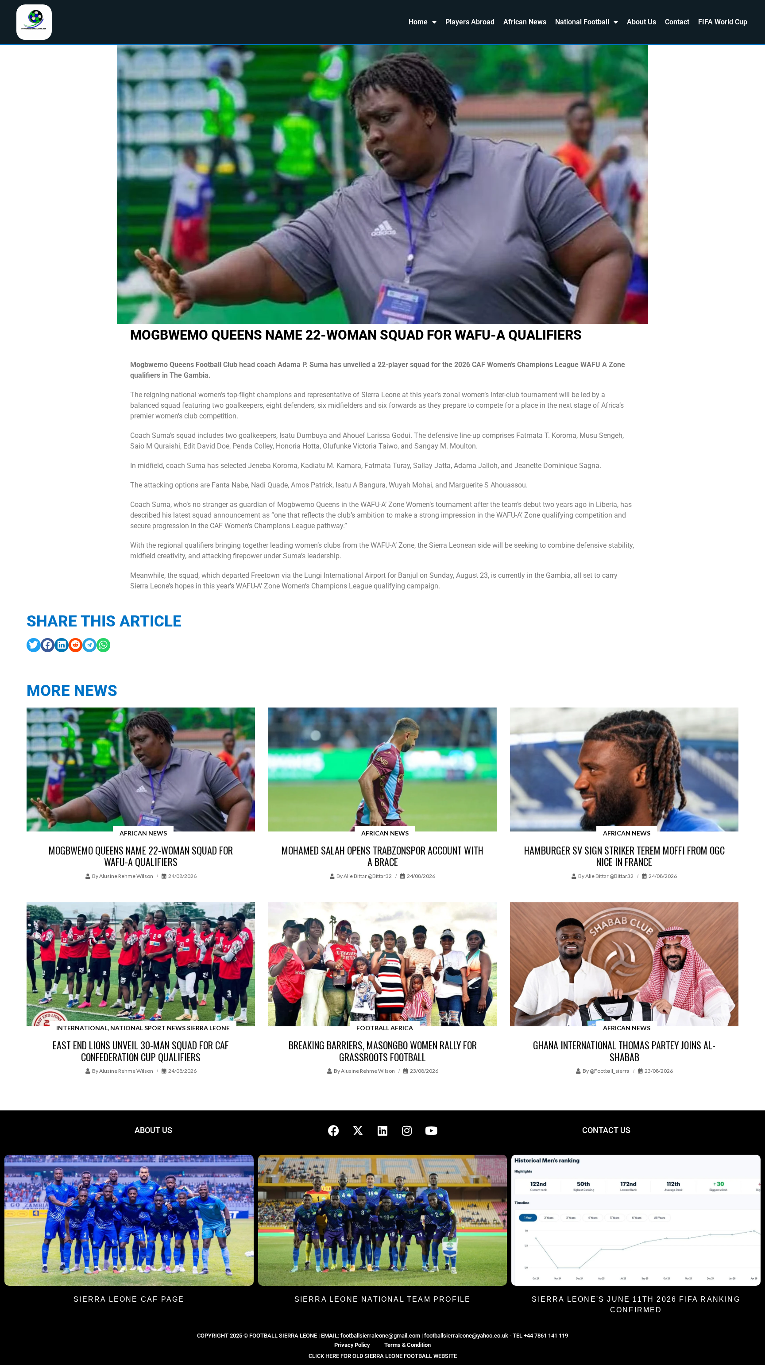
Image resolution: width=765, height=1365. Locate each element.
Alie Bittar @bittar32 (368, 876)
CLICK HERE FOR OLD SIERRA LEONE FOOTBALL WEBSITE (383, 1356)
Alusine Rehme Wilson (126, 876)
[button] (34, 645)
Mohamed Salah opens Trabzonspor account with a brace (382, 856)
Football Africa (384, 1028)
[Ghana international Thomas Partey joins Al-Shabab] (624, 965)
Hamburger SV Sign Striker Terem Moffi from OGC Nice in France (624, 856)
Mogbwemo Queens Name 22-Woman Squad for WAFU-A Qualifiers (141, 856)
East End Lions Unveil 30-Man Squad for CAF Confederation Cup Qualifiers (141, 1050)
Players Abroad (470, 22)
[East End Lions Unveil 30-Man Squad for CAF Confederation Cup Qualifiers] (141, 965)
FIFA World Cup (722, 22)
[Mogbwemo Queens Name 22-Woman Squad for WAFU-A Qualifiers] (141, 770)
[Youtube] (431, 1130)
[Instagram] (407, 1130)
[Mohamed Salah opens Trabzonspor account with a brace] (382, 770)
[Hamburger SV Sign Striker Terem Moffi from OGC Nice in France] (624, 770)
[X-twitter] (358, 1130)
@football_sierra (610, 1070)
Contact (677, 22)
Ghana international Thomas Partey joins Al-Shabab (624, 1050)
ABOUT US (153, 1130)
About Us (641, 22)
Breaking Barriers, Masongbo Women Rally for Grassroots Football (383, 1050)
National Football (582, 22)
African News (524, 22)
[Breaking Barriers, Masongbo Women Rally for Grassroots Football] (382, 965)
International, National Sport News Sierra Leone (143, 1028)
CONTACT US (606, 1130)
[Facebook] (334, 1130)
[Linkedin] (382, 1130)
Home (418, 22)
